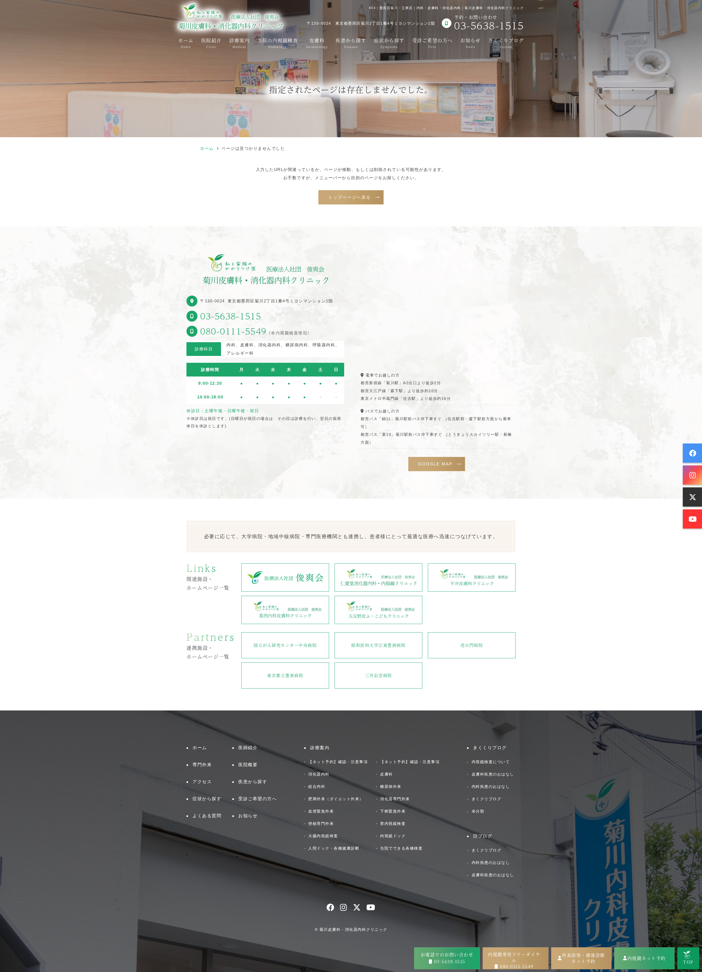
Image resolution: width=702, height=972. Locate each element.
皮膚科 (317, 42)
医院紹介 (211, 42)
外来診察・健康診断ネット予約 (583, 958)
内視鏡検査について (491, 762)
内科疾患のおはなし (491, 786)
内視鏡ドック (393, 836)
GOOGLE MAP (435, 464)
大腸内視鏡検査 (323, 836)
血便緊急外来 (321, 811)
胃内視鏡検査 (393, 823)
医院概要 (247, 764)
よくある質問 (207, 815)
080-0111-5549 (233, 331)
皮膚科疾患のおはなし (493, 774)
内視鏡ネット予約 (646, 958)
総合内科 (316, 786)
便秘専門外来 (321, 823)
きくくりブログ (506, 42)
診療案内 (239, 42)
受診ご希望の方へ (432, 42)
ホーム (186, 42)
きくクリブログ (486, 799)
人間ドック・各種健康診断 (333, 848)
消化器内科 (319, 774)
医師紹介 (247, 747)
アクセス (202, 781)
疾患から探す (351, 42)
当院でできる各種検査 (401, 848)
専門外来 (202, 764)
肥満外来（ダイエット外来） (336, 799)
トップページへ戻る (349, 197)
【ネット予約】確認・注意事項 (338, 762)
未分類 (478, 811)
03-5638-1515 (230, 316)
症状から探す (389, 42)
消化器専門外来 (395, 799)
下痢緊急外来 (393, 811)
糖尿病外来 (390, 786)
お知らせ (470, 42)
